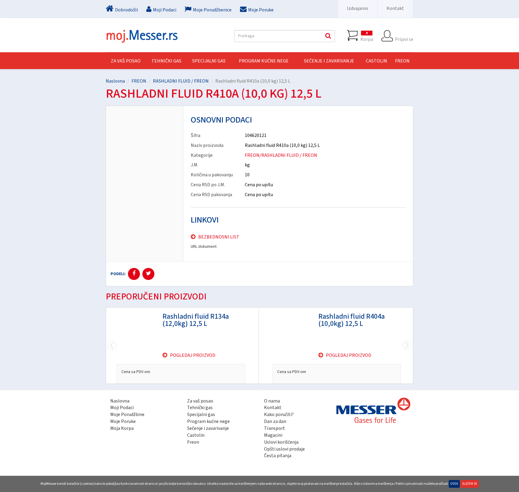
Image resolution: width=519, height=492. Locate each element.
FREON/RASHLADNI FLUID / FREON (281, 155)
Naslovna (115, 81)
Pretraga (327, 36)
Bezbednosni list (218, 237)
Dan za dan (275, 421)
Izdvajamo (357, 8)
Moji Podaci (122, 407)
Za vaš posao (126, 61)
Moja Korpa (122, 428)
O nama (272, 401)
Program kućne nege (208, 421)
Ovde (454, 483)
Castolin (196, 435)
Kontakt (395, 8)
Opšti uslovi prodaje (284, 449)
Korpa (366, 36)
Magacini (273, 435)
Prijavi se (404, 39)
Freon (193, 442)
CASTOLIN (376, 61)
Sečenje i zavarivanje (208, 428)
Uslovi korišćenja (281, 442)
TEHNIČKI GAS (166, 61)
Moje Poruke (123, 421)
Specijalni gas (201, 414)
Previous (407, 346)
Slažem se (469, 483)
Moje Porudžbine (127, 414)
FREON (402, 61)
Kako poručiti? (279, 414)
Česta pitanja (277, 455)
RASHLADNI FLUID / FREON (181, 81)
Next (112, 346)
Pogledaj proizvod (192, 355)
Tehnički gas (200, 407)
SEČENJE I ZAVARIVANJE (329, 61)
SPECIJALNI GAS (209, 61)
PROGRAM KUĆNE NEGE (264, 61)
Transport (274, 428)
